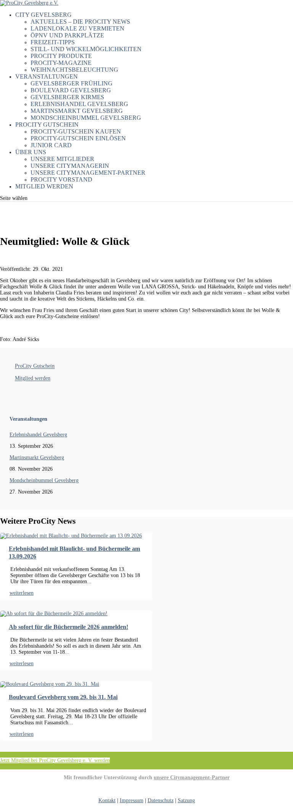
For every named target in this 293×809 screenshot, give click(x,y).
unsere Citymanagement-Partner (192, 777)
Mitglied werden (44, 186)
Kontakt (107, 800)
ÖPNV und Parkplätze (67, 35)
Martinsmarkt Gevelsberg (77, 111)
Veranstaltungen (46, 76)
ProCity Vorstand (61, 179)
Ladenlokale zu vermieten (77, 28)
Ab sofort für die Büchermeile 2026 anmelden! (68, 626)
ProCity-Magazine (61, 63)
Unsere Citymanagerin (70, 165)
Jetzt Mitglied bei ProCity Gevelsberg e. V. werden (55, 760)
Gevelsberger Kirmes (67, 97)
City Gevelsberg (43, 14)
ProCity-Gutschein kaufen (76, 131)
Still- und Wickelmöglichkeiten (86, 49)
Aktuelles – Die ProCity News (80, 21)
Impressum (131, 800)
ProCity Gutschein (47, 124)
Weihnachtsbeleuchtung (74, 69)
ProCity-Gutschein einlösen (78, 138)
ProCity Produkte (61, 56)
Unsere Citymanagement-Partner (88, 172)
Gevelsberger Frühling (72, 83)
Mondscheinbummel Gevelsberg (86, 117)
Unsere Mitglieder (62, 159)
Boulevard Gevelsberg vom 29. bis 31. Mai (63, 697)
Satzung (186, 800)
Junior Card (51, 145)
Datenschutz (161, 800)
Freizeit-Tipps (53, 42)
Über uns (30, 152)
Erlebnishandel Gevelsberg (79, 104)
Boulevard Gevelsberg (71, 90)
